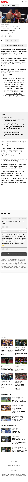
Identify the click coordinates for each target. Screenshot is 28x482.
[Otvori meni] (25, 1)
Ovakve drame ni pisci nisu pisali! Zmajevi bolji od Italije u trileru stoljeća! (7, 352)
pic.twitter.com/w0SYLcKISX (14, 94)
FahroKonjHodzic (7, 218)
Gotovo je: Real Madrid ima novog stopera (19, 369)
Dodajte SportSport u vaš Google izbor (14, 45)
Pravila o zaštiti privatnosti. (18, 477)
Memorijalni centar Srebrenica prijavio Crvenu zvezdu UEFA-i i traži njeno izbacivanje (20, 387)
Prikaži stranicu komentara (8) (14, 254)
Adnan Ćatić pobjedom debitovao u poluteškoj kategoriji (14, 119)
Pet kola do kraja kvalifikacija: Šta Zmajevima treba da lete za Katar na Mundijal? (19, 410)
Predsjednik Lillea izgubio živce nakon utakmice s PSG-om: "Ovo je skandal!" (19, 400)
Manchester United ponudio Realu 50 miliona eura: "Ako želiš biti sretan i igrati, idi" (21, 351)
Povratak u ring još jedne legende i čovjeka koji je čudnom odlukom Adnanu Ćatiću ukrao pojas (14, 126)
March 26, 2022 (21, 96)
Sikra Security (16, 479)
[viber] (5, 36)
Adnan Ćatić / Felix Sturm (12, 40)
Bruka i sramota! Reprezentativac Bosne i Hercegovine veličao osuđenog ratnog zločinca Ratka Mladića (19, 441)
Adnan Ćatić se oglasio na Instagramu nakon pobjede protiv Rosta (14, 133)
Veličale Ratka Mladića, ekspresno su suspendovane (18, 431)
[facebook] (2, 36)
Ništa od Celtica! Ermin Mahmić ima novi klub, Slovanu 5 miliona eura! (7, 385)
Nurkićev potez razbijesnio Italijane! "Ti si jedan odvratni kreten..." (19, 419)
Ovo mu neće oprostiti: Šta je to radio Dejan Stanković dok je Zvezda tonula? (7, 368)
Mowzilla (4, 231)
